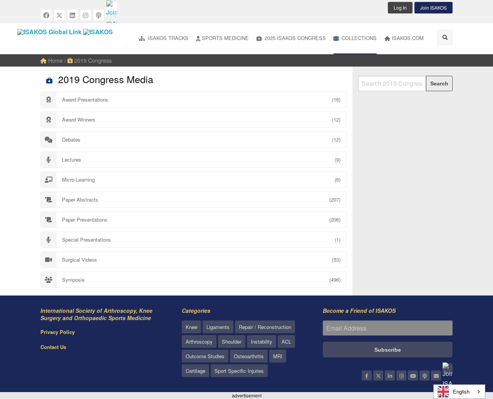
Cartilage (195, 370)
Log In (400, 7)
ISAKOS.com (408, 38)
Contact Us (53, 347)
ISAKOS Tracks (167, 38)
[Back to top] (468, 351)
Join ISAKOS (433, 7)
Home (55, 60)
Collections (358, 38)
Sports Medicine (225, 38)
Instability (261, 341)
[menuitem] (163, 38)
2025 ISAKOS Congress (294, 38)
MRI (277, 356)
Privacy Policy (57, 332)
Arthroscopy (199, 341)
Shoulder (231, 341)
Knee (191, 327)
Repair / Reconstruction (265, 327)
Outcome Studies (205, 356)
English (461, 391)
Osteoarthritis (249, 356)
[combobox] (459, 391)
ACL (286, 341)
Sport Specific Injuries (239, 370)
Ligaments (218, 327)
